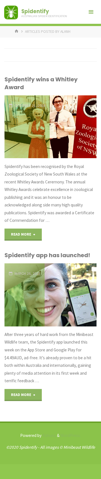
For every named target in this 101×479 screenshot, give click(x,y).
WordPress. (70, 435)
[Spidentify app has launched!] (71, 294)
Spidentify (35, 11)
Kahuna (49, 435)
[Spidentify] (11, 12)
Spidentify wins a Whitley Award (41, 83)
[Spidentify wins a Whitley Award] (73, 126)
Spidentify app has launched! (47, 255)
